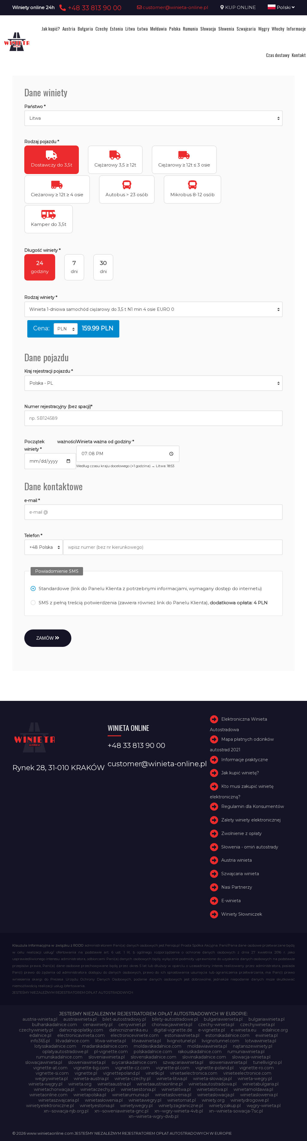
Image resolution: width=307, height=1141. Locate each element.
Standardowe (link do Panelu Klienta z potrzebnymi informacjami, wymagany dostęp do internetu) (150, 588)
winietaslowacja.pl (215, 1094)
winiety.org (213, 1100)
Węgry (263, 28)
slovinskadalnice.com (204, 1057)
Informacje (296, 28)
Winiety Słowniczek (241, 914)
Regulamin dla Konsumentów (252, 806)
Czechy (101, 28)
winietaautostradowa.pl (213, 1084)
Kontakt (299, 55)
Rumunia (190, 28)
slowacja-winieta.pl (251, 1057)
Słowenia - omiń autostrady (249, 847)
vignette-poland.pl (214, 1067)
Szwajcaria (246, 28)
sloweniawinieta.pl (87, 1062)
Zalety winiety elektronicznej (251, 820)
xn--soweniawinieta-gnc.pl (121, 1111)
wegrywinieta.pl (51, 1078)
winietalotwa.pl (212, 1089)
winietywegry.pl (136, 1105)
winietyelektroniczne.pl (50, 1105)
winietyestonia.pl (97, 1105)
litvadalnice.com (72, 1040)
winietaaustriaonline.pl (160, 1084)
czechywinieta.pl (257, 1024)
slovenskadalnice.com (153, 1057)
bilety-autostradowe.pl (175, 1019)
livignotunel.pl (181, 1040)
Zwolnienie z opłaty (241, 833)
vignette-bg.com (91, 1067)
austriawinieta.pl (80, 1019)
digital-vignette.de (173, 1030)
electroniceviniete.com (135, 1035)
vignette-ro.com (257, 1067)
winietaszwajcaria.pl (58, 1100)
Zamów (45, 638)
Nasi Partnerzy (236, 887)
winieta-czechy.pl (133, 1078)
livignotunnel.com (220, 1040)
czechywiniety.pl (36, 1030)
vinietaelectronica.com (193, 1073)
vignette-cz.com (132, 1067)
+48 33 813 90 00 (93, 8)
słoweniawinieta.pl (228, 1062)
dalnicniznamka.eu (128, 1030)
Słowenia (226, 28)
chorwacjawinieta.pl (172, 1024)
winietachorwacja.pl (54, 1089)
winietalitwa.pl (176, 1089)
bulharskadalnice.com (54, 1024)
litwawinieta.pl (146, 1040)
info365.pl (40, 1040)
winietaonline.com (48, 1094)
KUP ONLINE (240, 7)
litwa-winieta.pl (110, 1040)
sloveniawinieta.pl (106, 1057)
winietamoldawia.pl (253, 1089)
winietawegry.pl (145, 1100)
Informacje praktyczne (244, 759)
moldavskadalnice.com (157, 1046)
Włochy (278, 28)
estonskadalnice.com (227, 1035)
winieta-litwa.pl (171, 1078)
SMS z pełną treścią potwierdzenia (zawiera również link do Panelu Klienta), (153, 602)
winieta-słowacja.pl (212, 1078)
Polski (284, 7)
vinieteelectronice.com (247, 1073)
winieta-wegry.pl (255, 1078)
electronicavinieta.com (81, 1035)
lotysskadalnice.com (55, 1046)
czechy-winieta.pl (216, 1024)
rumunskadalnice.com (59, 1057)
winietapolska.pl (89, 1094)
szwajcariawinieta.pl (183, 1062)
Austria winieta (236, 860)
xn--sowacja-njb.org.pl (66, 1111)
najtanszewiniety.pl (252, 1046)
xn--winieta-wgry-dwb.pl (153, 1116)
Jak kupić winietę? (240, 773)
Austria (68, 28)
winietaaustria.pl (114, 1084)
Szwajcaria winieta (240, 873)
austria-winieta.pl (39, 1019)
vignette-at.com (50, 1067)
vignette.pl (86, 1073)
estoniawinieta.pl (182, 1035)
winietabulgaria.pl (261, 1084)
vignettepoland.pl (121, 1073)
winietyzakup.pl (225, 1105)
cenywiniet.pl (132, 1024)
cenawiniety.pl (97, 1024)
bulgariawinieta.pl (267, 1019)
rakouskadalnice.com (200, 1051)
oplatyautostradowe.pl (65, 1051)
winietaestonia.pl (138, 1089)
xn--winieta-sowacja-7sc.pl (236, 1111)
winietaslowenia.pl (259, 1094)
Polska (174, 28)
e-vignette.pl (211, 1030)
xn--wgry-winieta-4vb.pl (178, 1111)
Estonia (116, 28)
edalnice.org (275, 1030)
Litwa (130, 28)
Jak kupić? (50, 28)
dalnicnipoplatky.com (81, 1030)
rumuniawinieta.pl (246, 1051)
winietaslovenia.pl (173, 1094)
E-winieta (231, 900)
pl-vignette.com (111, 1051)
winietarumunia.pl (130, 1094)
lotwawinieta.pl (260, 1040)
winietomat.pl (181, 1100)
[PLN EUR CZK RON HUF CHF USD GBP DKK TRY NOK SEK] (66, 329)
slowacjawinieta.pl (43, 1062)
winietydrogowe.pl (250, 1100)
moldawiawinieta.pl (207, 1046)
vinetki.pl (155, 1073)
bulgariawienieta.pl (223, 1019)
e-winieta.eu (243, 1030)
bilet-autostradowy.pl (124, 1019)
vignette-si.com (52, 1073)
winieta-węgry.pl (45, 1084)
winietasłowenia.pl (104, 1100)
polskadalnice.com (153, 1051)
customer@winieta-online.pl (175, 7)
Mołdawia (158, 28)
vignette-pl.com (172, 1067)
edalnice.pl (40, 1035)
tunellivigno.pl (267, 1062)
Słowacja (208, 28)
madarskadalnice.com (105, 1046)
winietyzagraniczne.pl (181, 1105)
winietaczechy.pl (97, 1089)
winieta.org (79, 1084)
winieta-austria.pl (91, 1078)
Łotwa (142, 28)
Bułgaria (85, 28)
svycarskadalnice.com (134, 1062)
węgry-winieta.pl (264, 1105)
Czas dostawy (277, 55)
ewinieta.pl (266, 1035)
